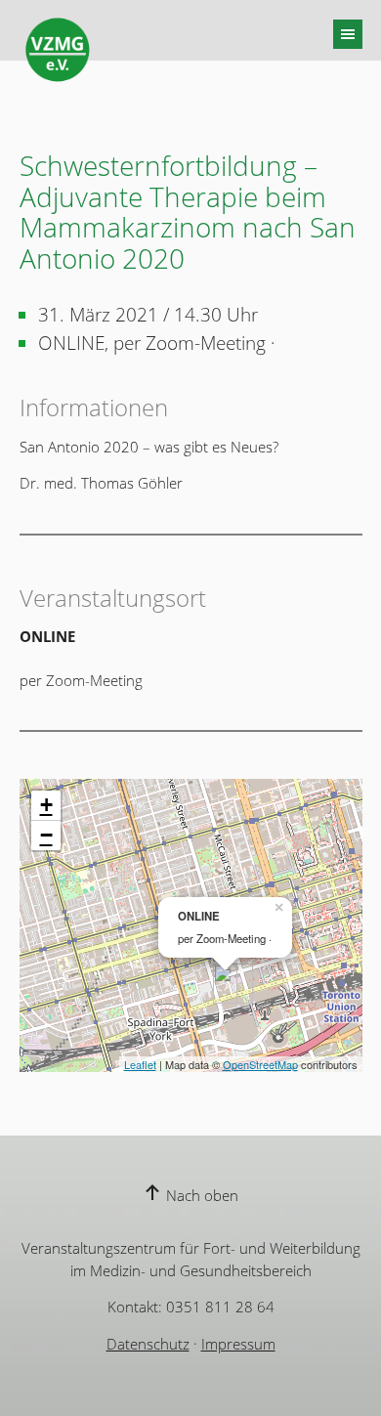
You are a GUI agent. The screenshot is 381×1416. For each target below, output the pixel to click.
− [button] (46, 835)
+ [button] (46, 805)
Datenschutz (148, 1343)
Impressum (238, 1343)
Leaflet (140, 1064)
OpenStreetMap (260, 1064)
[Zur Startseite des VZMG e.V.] (58, 50)
